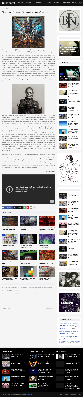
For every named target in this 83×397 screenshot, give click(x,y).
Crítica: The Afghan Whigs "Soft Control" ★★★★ (74, 224)
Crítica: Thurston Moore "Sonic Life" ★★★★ (72, 362)
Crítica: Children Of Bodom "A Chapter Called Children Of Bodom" (47, 229)
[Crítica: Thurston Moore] (60, 364)
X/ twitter (66, 3)
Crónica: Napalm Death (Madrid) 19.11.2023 (26, 262)
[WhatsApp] (24, 207)
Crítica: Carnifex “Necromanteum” (43, 246)
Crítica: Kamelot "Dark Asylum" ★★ (73, 194)
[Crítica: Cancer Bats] (63, 203)
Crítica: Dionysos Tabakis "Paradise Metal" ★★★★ (73, 131)
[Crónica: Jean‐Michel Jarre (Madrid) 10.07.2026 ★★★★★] (33, 378)
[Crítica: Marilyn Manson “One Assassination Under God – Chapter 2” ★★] (63, 92)
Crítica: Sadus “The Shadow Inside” (9, 262)
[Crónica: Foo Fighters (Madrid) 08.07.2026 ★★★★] (33, 385)
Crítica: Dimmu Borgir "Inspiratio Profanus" (26, 246)
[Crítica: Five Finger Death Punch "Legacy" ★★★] (63, 146)
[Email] (31, 207)
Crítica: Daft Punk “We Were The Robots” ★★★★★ (72, 355)
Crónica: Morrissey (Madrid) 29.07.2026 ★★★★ (74, 101)
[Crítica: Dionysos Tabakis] (63, 217)
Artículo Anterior (7, 308)
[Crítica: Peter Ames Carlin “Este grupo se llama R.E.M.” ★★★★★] (60, 378)
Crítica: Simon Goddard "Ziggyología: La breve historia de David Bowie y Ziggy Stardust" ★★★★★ (72, 386)
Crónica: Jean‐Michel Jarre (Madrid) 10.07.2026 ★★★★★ (45, 378)
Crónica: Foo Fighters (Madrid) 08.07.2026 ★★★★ (44, 385)
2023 (7, 8)
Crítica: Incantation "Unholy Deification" (27, 228)
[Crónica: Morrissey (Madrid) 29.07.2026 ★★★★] (63, 101)
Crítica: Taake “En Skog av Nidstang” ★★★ (73, 138)
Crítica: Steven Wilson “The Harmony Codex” (27, 278)
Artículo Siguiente (49, 308)
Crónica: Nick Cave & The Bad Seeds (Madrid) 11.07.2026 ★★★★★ (45, 371)
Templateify (29, 394)
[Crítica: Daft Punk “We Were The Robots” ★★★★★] (60, 356)
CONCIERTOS (38, 3)
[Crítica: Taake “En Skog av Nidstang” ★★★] (63, 138)
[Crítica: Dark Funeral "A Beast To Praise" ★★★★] (63, 85)
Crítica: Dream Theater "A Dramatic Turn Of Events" (73, 123)
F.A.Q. (79, 394)
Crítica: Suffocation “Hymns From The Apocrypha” (9, 278)
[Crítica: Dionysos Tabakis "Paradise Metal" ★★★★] (63, 131)
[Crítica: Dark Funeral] (63, 210)
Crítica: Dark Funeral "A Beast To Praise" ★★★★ (73, 85)
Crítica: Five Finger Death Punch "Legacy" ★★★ (73, 145)
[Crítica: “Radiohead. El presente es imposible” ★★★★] (60, 371)
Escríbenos (73, 394)
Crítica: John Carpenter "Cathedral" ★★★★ (74, 108)
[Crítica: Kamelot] (63, 196)
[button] (76, 3)
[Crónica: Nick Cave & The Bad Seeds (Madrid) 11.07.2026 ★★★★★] (33, 371)
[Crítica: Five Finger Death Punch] (63, 263)
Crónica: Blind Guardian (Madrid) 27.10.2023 (45, 278)
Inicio (3, 8)
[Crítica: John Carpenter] (63, 249)
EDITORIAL (57, 3)
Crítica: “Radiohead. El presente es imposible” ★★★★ (71, 371)
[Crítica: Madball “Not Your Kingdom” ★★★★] (63, 116)
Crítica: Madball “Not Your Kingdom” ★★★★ (74, 116)
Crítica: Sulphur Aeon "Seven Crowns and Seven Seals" (10, 228)
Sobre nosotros (64, 394)
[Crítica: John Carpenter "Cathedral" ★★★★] (63, 109)
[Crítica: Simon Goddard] (60, 385)
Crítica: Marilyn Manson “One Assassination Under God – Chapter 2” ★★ (74, 93)
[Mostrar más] (34, 207)
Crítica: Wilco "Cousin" (8, 245)
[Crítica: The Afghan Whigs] (63, 225)
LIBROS (48, 3)
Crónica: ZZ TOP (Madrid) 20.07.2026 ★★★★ (45, 362)
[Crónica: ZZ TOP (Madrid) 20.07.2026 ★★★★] (33, 364)
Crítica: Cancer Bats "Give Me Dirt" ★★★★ (73, 203)
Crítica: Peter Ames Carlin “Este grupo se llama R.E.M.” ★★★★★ (73, 378)
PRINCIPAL (21, 3)
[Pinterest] (28, 207)
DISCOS (28, 3)
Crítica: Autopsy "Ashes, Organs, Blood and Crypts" (46, 262)
